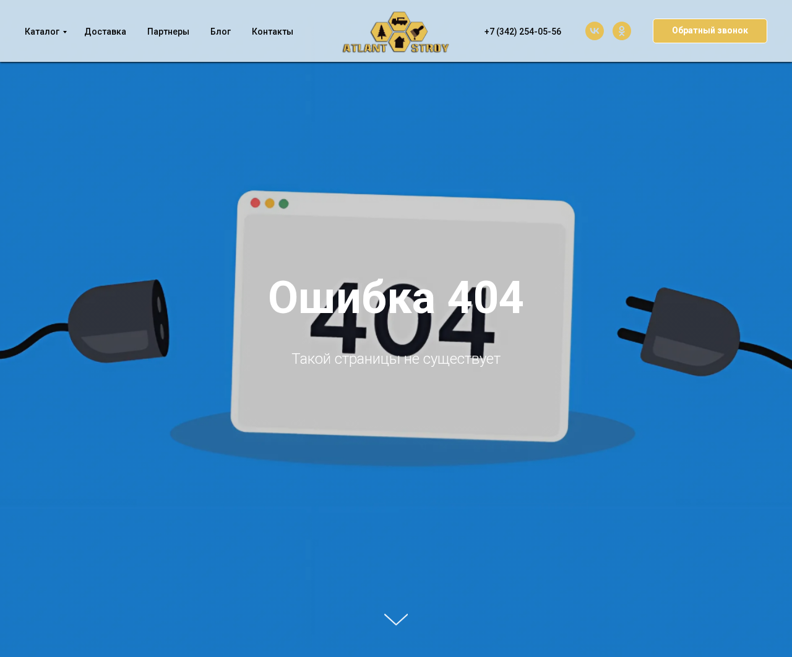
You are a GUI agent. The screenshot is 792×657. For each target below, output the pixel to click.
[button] (710, 31)
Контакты (272, 31)
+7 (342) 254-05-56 (522, 31)
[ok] (622, 31)
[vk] (594, 31)
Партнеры (168, 31)
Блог (220, 31)
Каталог (42, 31)
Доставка (105, 31)
